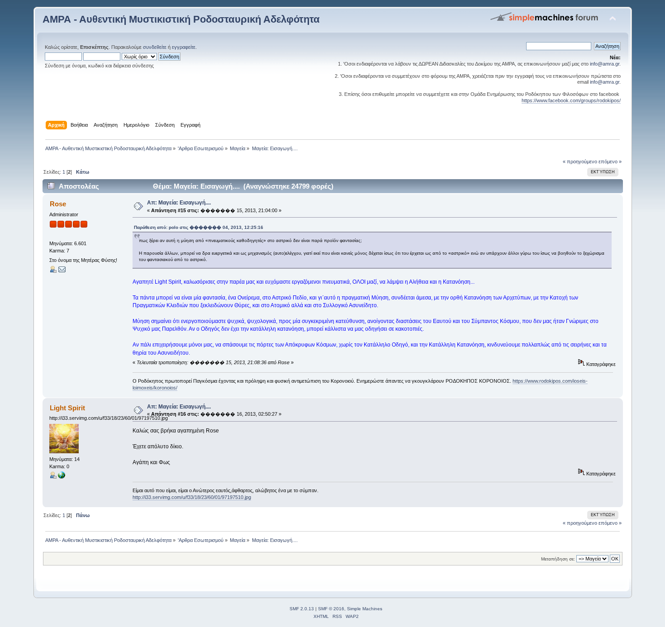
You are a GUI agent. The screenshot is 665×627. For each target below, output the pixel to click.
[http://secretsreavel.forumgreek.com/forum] (61, 477)
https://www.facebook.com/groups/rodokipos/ (571, 100)
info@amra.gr (604, 63)
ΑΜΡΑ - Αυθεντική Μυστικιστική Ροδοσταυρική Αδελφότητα (181, 19)
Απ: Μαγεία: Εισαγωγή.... (179, 203)
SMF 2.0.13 (302, 608)
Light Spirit (67, 408)
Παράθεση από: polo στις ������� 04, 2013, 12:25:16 (198, 227)
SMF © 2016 (331, 608)
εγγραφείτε (183, 47)
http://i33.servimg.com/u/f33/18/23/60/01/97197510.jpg (192, 497)
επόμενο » (610, 161)
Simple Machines (364, 608)
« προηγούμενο (580, 161)
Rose (58, 204)
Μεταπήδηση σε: (558, 558)
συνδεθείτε (154, 47)
